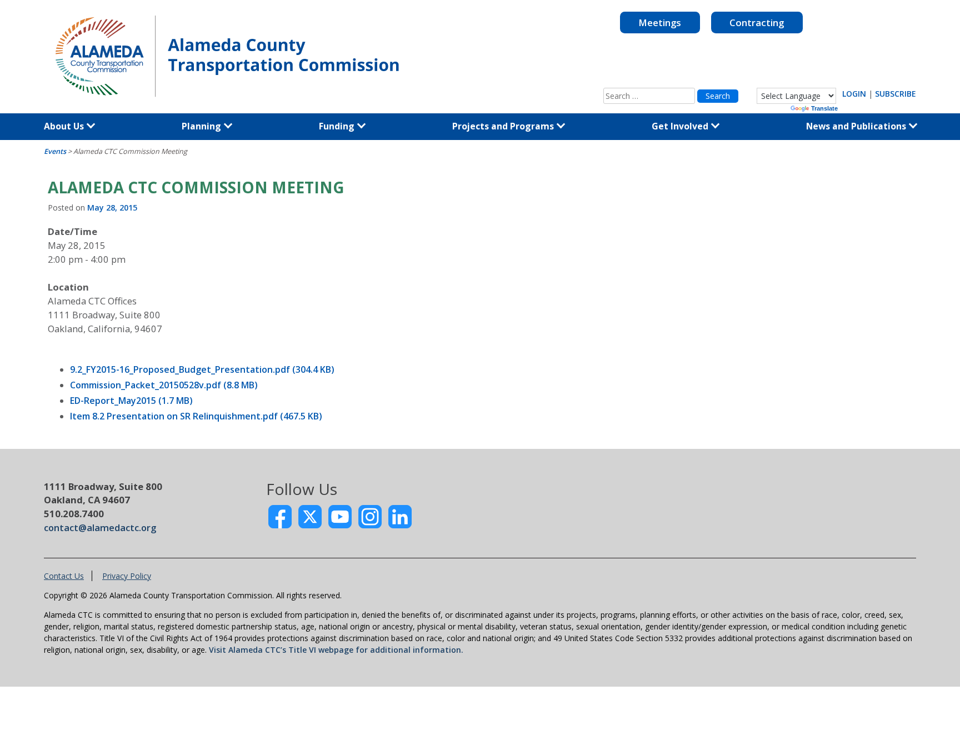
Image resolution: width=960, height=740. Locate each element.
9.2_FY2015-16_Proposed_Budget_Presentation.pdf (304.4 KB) (202, 369)
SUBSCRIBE (895, 93)
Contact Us (64, 576)
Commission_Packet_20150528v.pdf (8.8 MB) (164, 385)
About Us (65, 126)
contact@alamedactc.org (100, 527)
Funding (338, 126)
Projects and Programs (504, 126)
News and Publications (857, 126)
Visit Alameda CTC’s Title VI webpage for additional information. (336, 649)
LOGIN (854, 93)
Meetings (659, 22)
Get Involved (681, 126)
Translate (824, 108)
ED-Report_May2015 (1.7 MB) (131, 400)
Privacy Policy (126, 576)
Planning (202, 126)
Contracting (756, 22)
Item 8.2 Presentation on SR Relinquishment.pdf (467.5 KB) (196, 416)
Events (55, 151)
